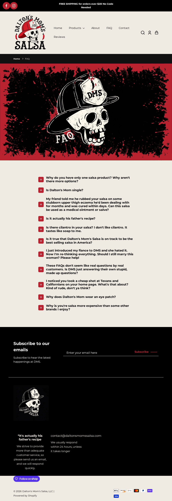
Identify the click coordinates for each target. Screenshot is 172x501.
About (95, 28)
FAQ (109, 28)
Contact (124, 28)
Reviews (59, 36)
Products (75, 28)
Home (58, 28)
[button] (143, 33)
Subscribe (141, 351)
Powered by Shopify (25, 495)
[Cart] (156, 33)
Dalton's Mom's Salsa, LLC (37, 491)
